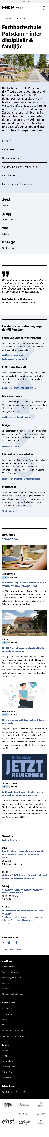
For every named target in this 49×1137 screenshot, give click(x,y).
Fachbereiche (8, 967)
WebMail (6, 1009)
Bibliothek (6, 983)
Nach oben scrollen (13, 949)
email (13, 942)
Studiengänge (8, 511)
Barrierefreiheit (8, 1067)
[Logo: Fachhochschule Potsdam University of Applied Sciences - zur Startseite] (15, 8)
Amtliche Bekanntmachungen (18, 167)
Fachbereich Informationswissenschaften (21, 479)
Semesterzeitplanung (11, 972)
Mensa (5, 989)
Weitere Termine (9, 840)
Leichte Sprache (9, 1072)
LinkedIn (3, 942)
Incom (5, 1020)
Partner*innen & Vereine (15, 184)
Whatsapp (17, 942)
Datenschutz (7, 1061)
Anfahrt (5, 1050)
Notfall (5, 1056)
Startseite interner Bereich (13, 1036)
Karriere (6, 149)
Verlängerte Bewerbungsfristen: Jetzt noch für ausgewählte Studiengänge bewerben (23, 793)
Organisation (9, 158)
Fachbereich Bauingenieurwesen (17, 417)
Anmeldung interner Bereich (14, 1031)
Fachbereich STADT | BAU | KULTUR (17, 388)
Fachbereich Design (11, 446)
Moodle (5, 1025)
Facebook (8, 942)
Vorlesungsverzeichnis (12, 978)
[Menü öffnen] (44, 8)
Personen (7, 175)
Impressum (7, 1077)
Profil (5, 141)
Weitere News (8, 539)
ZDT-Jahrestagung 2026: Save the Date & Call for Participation (23, 721)
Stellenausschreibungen (13, 994)
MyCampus (7, 1014)
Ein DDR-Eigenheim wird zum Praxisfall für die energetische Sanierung (23, 650)
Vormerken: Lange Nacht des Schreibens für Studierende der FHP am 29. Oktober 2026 (24, 584)
